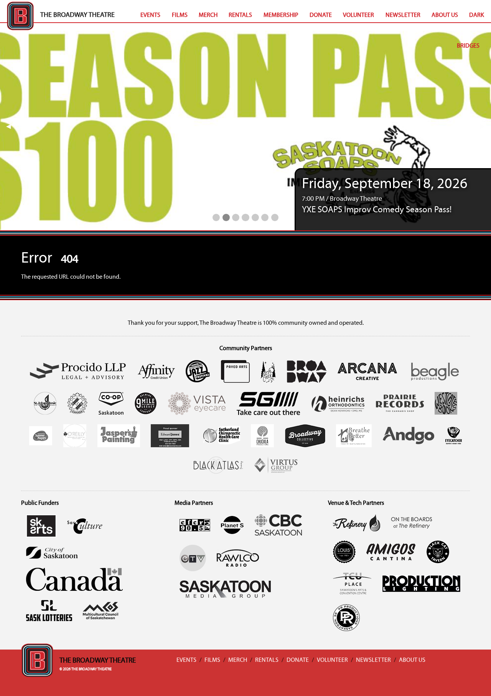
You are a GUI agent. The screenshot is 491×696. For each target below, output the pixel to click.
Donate (321, 15)
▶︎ (485, 127)
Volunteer (358, 15)
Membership (281, 15)
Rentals (240, 15)
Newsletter (403, 15)
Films (180, 15)
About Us (445, 15)
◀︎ (11, 127)
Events (150, 15)
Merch (208, 15)
